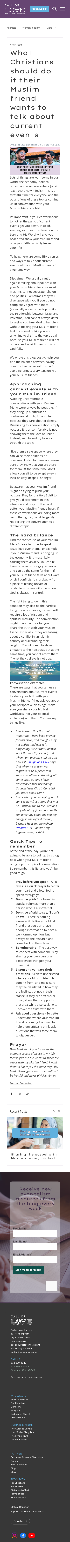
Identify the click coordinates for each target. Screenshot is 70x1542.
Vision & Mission (19, 1399)
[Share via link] (27, 1093)
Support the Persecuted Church (27, 1511)
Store (13, 1471)
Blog (13, 1468)
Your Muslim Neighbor (22, 1432)
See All (56, 1111)
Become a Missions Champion (27, 1457)
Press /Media (18, 1417)
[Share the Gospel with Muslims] (35, 1133)
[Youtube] (31, 1535)
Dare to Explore (19, 1439)
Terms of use (17, 1493)
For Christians (18, 1482)
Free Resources (19, 1464)
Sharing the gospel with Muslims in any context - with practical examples (34, 1156)
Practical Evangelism (21, 1083)
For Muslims (17, 1486)
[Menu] (62, 9)
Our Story (16, 1406)
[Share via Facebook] (11, 1093)
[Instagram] (14, 1535)
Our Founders (18, 1403)
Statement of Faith (20, 1490)
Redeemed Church (21, 1414)
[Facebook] (23, 1535)
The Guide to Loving (22, 1428)
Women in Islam (31, 27)
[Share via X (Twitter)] (19, 1093)
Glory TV (15, 1410)
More (49, 27)
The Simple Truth (19, 1435)
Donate (15, 1461)
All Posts (11, 27)
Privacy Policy (18, 1497)
